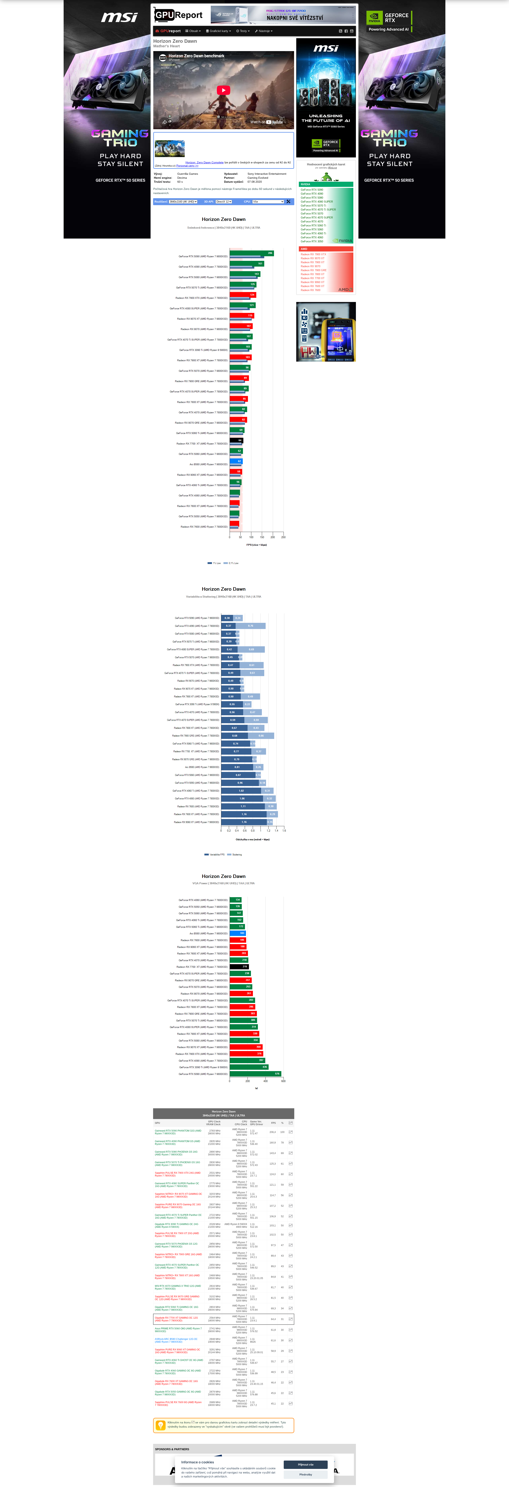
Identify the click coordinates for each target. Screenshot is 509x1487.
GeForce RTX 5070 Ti (313, 205)
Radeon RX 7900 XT (312, 262)
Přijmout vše (306, 1464)
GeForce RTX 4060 (312, 237)
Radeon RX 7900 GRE (314, 270)
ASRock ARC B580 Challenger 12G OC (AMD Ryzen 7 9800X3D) (176, 1340)
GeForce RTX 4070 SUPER (317, 217)
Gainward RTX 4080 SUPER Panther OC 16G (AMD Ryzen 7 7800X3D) (177, 1185)
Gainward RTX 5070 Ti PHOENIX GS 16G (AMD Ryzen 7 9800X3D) (177, 1164)
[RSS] (340, 31)
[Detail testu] (290, 1132)
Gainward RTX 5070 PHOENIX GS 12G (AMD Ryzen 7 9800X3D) (176, 1245)
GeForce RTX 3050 (312, 241)
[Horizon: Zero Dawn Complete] (170, 162)
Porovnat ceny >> (187, 165)
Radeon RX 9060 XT (312, 282)
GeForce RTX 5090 (312, 189)
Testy (243, 31)
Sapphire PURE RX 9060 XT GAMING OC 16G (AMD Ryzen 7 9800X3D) (177, 1351)
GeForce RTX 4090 (312, 193)
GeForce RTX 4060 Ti (313, 233)
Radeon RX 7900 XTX (313, 254)
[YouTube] (351, 31)
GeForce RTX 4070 (312, 221)
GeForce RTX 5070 (312, 213)
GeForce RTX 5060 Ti (313, 225)
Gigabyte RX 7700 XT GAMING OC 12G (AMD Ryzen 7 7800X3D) (176, 1319)
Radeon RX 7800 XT (312, 274)
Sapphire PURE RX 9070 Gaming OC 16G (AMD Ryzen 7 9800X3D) (178, 1206)
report (170, 31)
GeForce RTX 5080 (312, 197)
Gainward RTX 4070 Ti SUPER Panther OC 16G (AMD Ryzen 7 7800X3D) (178, 1216)
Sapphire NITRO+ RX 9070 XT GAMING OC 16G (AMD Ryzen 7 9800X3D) (178, 1195)
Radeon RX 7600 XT (312, 286)
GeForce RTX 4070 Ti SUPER (318, 209)
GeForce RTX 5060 (312, 229)
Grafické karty (219, 31)
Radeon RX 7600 (310, 290)
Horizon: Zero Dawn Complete (205, 162)
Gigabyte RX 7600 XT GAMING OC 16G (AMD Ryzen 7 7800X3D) (176, 1382)
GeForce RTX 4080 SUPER (317, 201)
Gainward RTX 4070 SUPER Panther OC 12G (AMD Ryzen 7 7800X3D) (177, 1266)
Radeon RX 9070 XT (312, 258)
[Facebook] (346, 31)
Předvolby (305, 1474)
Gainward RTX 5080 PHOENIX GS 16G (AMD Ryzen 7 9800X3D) (176, 1153)
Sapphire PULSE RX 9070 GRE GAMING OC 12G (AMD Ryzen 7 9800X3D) (177, 1298)
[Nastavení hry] (288, 202)
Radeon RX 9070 (310, 266)
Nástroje (264, 31)
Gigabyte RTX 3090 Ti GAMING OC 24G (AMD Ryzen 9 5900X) (176, 1225)
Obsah (193, 31)
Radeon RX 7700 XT (312, 278)
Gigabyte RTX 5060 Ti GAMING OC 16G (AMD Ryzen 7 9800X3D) (176, 1308)
